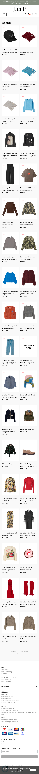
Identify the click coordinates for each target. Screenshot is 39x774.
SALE (26, 3)
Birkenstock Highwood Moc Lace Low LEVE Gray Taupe (28, 465)
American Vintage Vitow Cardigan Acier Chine (28, 327)
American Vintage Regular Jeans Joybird (9, 362)
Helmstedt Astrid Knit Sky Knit (27, 396)
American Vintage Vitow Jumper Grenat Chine (28, 293)
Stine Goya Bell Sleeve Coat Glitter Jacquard (27, 534)
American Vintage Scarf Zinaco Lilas (9, 86)
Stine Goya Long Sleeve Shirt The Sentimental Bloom (9, 500)
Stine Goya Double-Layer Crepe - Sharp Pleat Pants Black (10, 189)
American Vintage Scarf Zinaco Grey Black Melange (9, 120)
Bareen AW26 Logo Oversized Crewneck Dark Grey (10, 258)
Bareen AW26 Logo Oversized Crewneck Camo (26, 224)
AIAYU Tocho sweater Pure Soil (9, 638)
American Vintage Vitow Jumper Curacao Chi (10, 293)
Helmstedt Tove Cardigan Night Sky (8, 431)
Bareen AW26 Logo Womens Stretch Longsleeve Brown (8, 224)
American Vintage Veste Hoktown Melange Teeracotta (10, 327)
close (32, 770)
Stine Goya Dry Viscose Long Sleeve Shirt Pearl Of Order (9, 154)
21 (23, 653)
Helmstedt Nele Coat (27, 429)
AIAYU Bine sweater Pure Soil (28, 638)
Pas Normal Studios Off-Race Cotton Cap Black (10, 51)
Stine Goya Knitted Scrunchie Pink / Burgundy (26, 569)
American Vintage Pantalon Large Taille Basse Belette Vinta (27, 362)
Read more (17, 771)
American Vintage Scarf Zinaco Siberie (28, 86)
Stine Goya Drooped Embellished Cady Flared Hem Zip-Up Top (28, 154)
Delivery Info (32, 2)
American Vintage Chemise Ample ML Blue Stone (9, 396)
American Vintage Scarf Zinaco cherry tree (28, 51)
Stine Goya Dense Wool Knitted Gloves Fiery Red (28, 603)
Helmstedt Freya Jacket (9, 464)
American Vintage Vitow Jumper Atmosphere (28, 120)
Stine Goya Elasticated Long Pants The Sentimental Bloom (9, 534)
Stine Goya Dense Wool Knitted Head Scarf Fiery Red (10, 603)
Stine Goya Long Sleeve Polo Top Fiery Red (28, 500)
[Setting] (34, 14)
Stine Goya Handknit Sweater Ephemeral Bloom (8, 569)
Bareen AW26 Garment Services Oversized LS (27, 258)
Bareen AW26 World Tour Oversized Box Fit (28, 189)
